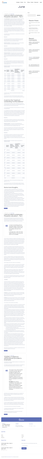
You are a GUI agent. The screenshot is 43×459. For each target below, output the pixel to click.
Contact (23, 436)
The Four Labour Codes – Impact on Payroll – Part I (6, 448)
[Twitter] (31, 426)
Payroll (2, 436)
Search (29, 12)
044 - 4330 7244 (6, 425)
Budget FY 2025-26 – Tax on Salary (33, 30)
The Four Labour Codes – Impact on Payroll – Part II (6, 444)
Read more (5, 208)
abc (29, 64)
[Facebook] (29, 426)
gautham (30, 42)
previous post (8, 18)
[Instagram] (33, 426)
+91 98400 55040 (6, 424)
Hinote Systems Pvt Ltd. (9, 456)
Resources (2, 437)
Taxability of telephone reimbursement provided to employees (13, 358)
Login (22, 437)
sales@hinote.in (4, 427)
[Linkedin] (35, 426)
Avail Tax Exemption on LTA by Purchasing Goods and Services (34, 43)
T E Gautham (12, 355)
